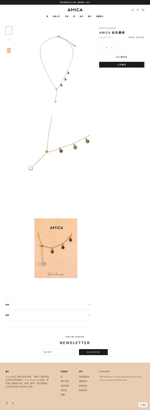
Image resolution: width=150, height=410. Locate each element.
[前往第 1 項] (9, 30)
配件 (90, 16)
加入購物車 (121, 57)
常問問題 (65, 386)
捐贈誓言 (100, 16)
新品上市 (56, 16)
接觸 (63, 395)
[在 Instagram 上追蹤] (7, 403)
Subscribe (93, 352)
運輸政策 (83, 381)
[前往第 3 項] (9, 50)
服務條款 (83, 386)
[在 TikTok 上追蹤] (13, 403)
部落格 (64, 390)
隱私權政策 (84, 377)
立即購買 (121, 64)
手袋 (67, 16)
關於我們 (65, 381)
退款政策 (83, 390)
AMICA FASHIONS (107, 28)
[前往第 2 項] (9, 40)
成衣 (81, 16)
